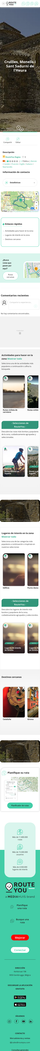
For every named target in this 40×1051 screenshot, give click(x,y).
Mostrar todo (14, 358)
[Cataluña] (14, 702)
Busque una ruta (22, 921)
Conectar (20, 950)
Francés (15, 164)
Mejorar (20, 937)
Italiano (29, 164)
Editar (18, 142)
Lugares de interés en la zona (17, 235)
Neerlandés (7, 167)
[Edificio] (14, 569)
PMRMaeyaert (10, 128)
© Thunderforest (17, 211)
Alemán (34, 161)
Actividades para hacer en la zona (19, 231)
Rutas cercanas (10, 275)
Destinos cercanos (13, 239)
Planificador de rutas (20, 805)
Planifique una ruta (22, 907)
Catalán (7, 164)
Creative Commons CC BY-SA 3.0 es (22, 520)
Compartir (7, 142)
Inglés (22, 164)
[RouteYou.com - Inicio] (11, 3)
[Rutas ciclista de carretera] (14, 391)
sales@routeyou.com (21, 1042)
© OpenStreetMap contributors (30, 211)
